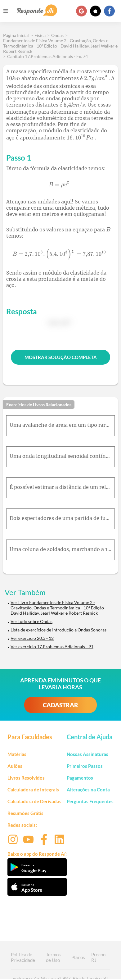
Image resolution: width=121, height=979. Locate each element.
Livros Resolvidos (26, 778)
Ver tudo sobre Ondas (31, 621)
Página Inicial (16, 35)
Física (40, 35)
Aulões (14, 766)
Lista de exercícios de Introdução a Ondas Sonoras (58, 629)
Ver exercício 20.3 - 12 (32, 638)
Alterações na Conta (88, 789)
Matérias (16, 754)
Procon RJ (98, 957)
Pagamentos (80, 778)
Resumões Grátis (25, 813)
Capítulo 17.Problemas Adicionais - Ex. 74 (47, 56)
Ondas (57, 35)
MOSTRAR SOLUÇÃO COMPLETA (61, 357)
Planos (78, 957)
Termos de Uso (53, 957)
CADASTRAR (60, 704)
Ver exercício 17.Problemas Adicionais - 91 (52, 646)
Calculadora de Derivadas (34, 801)
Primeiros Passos (85, 766)
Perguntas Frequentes (90, 801)
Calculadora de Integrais (33, 789)
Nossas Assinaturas (87, 754)
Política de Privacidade (23, 957)
